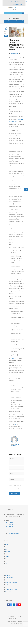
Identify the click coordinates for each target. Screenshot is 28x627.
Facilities (7, 556)
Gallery (6, 561)
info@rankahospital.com (14, 533)
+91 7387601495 (9, 522)
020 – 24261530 (9, 526)
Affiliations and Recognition (11, 582)
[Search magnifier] (23, 13)
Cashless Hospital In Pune (11, 589)
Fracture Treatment (9, 584)
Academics (7, 551)
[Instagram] (17, 604)
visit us (15, 424)
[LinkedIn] (14, 604)
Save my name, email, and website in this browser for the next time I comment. (16, 487)
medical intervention (14, 104)
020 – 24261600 (9, 528)
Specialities (7, 554)
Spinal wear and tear (14, 231)
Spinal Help (15, 358)
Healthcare (15, 18)
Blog (6, 563)
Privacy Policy (8, 591)
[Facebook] (8, 604)
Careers (7, 558)
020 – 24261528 (9, 524)
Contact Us (7, 575)
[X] (11, 604)
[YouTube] (19, 604)
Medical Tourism (9, 580)
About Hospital (8, 546)
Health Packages (9, 577)
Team (6, 549)
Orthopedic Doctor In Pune (11, 587)
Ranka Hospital (14, 53)
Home (10, 18)
